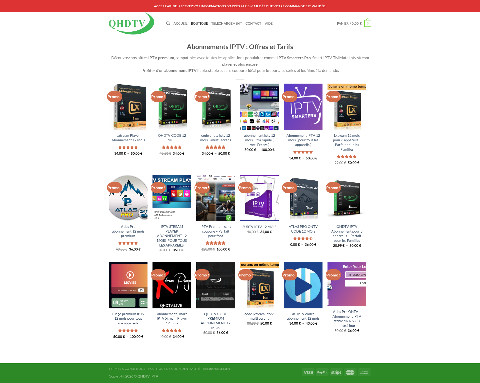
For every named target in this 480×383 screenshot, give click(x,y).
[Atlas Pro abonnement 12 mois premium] (128, 198)
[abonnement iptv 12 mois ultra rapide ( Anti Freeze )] (259, 107)
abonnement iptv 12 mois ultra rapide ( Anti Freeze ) (259, 140)
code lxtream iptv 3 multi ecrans (259, 316)
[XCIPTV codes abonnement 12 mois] (303, 285)
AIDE (269, 23)
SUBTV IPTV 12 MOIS (259, 227)
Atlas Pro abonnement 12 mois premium (128, 231)
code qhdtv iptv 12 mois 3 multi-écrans (215, 137)
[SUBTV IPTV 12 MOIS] (259, 198)
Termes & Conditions (127, 369)
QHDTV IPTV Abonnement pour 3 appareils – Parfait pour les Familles (346, 233)
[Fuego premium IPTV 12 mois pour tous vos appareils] (128, 285)
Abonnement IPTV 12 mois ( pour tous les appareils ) (303, 140)
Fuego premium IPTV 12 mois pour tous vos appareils (128, 318)
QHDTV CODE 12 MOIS (172, 137)
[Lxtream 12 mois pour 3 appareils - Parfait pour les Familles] (347, 107)
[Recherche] (168, 23)
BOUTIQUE (199, 23)
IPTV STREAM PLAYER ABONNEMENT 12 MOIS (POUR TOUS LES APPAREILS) (172, 235)
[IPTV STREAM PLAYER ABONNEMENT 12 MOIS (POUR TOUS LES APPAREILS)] (171, 198)
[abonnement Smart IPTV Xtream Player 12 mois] (171, 285)
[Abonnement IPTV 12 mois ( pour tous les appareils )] (303, 107)
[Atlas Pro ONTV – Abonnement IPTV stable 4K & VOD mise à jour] (347, 284)
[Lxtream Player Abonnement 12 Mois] (128, 107)
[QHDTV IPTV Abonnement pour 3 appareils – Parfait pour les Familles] (347, 198)
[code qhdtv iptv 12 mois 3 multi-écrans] (215, 107)
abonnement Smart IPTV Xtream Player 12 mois (172, 318)
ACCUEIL (181, 23)
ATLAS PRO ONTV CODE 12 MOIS (303, 228)
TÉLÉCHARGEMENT (226, 23)
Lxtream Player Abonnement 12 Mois (128, 137)
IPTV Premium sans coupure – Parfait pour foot (215, 231)
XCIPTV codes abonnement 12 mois (303, 316)
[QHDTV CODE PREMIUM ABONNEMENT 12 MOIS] (215, 285)
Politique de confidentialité (174, 369)
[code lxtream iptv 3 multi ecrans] (259, 285)
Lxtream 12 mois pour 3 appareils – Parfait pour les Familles (347, 142)
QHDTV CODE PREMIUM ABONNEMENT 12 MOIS (215, 321)
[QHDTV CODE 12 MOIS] (171, 107)
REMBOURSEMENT (217, 369)
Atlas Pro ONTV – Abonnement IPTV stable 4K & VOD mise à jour (346, 318)
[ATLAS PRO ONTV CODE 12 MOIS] (303, 198)
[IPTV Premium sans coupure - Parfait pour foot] (215, 198)
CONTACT (254, 23)
